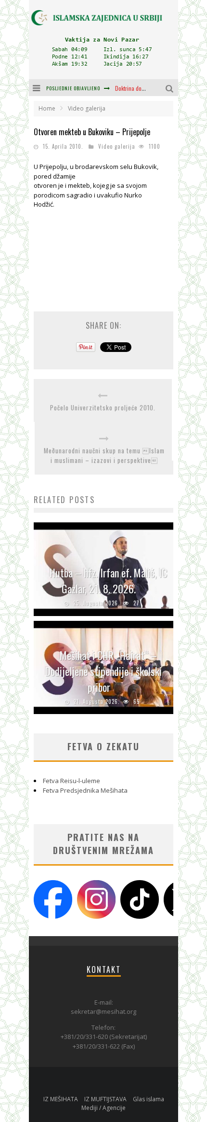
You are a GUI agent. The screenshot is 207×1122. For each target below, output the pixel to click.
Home (47, 108)
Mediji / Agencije (103, 1108)
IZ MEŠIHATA (60, 1099)
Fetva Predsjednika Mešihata (85, 790)
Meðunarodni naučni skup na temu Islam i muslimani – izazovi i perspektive (104, 455)
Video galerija (116, 146)
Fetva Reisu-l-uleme (71, 780)
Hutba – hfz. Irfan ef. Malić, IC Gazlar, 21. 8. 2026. (108, 580)
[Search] (170, 87)
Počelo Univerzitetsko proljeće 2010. (102, 407)
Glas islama (148, 1099)
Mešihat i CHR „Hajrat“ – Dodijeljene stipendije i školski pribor (103, 671)
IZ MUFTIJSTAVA (105, 1099)
